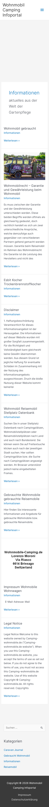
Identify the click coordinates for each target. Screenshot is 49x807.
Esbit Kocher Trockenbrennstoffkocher (22, 282)
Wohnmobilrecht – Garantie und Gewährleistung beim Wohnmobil (24, 190)
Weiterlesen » (12, 141)
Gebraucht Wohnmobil (17, 755)
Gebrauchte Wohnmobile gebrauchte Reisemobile (22, 497)
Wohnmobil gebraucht (20, 128)
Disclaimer (11, 310)
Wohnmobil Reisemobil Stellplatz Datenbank (20, 411)
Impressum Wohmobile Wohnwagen (20, 589)
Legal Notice (13, 623)
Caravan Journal (13, 749)
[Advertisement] (24, 46)
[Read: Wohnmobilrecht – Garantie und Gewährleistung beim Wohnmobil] (24, 166)
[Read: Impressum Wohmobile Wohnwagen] (23, 561)
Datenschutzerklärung (24, 799)
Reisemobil (10, 766)
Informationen (12, 132)
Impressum (24, 794)
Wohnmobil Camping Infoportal (14, 10)
